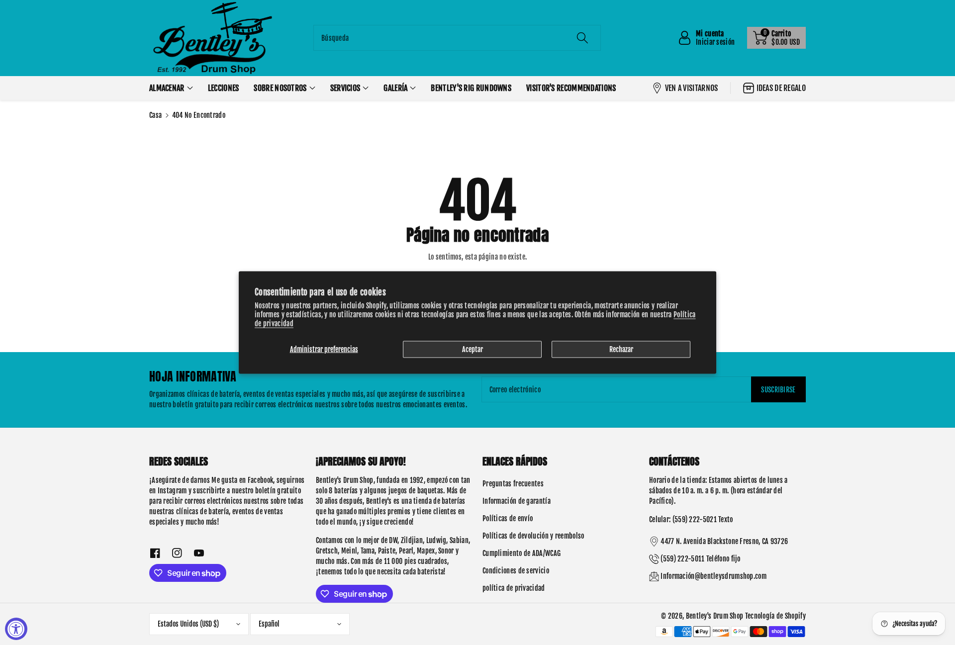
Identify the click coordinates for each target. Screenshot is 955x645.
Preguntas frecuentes (513, 483)
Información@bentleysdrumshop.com (713, 576)
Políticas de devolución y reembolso (533, 536)
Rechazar (621, 349)
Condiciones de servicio (515, 570)
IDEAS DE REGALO (781, 88)
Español (269, 624)
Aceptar (472, 349)
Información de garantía (516, 501)
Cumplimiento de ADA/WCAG (521, 553)
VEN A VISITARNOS (691, 88)
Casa (155, 115)
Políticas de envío (507, 518)
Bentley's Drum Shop (715, 616)
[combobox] (457, 37)
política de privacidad (513, 588)
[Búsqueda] (582, 37)
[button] (776, 38)
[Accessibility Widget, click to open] (16, 629)
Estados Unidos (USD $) (188, 624)
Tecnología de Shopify (775, 616)
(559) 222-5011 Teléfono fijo (700, 558)
